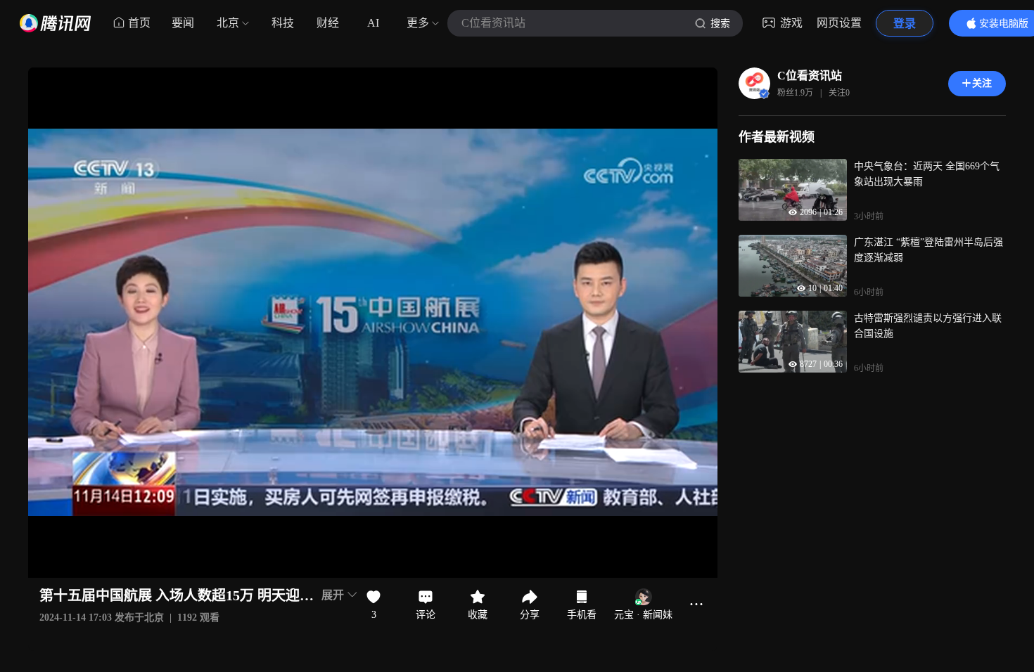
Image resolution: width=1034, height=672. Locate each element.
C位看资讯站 (809, 76)
